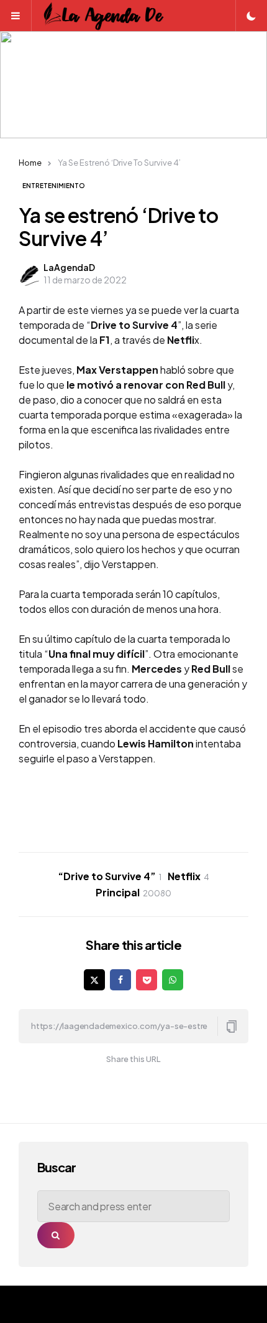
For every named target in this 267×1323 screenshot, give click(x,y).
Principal (133, 892)
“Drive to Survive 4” (109, 876)
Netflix (188, 876)
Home (30, 163)
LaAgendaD (69, 267)
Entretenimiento (53, 185)
